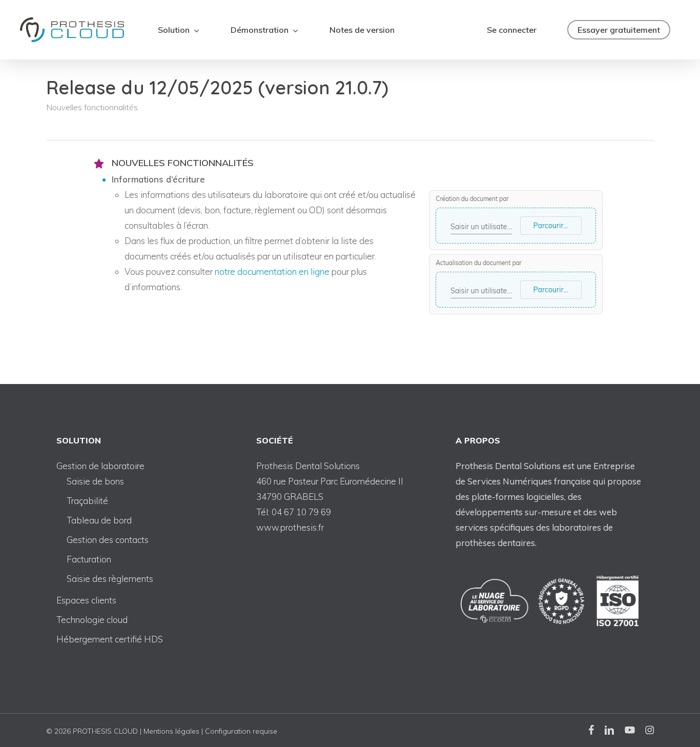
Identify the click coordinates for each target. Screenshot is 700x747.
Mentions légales (171, 731)
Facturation (89, 559)
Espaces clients (86, 600)
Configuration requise (241, 731)
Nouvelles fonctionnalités (92, 107)
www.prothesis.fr (290, 527)
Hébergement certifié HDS (109, 639)
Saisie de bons (95, 481)
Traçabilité (87, 500)
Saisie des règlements (110, 578)
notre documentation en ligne (272, 271)
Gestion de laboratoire (100, 465)
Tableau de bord (99, 520)
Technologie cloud (92, 619)
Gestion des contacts (108, 539)
